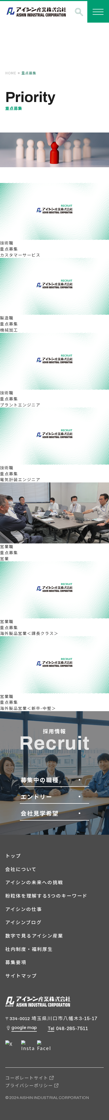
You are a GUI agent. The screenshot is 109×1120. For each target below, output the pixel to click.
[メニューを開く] (98, 12)
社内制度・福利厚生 (29, 949)
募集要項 (15, 962)
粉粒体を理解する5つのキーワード (46, 895)
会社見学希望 (40, 813)
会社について (21, 869)
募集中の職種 (40, 780)
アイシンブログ (23, 922)
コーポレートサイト (26, 1078)
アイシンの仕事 (23, 909)
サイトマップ (21, 975)
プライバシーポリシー (29, 1085)
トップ (13, 855)
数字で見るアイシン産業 (34, 935)
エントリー (36, 796)
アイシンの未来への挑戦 (34, 882)
